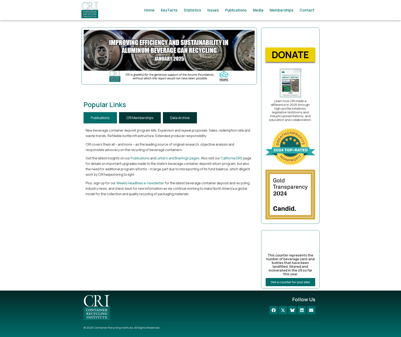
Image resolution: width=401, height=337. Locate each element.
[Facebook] (273, 310)
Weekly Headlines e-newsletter (140, 183)
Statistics (192, 10)
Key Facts (169, 10)
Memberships (281, 10)
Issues (213, 10)
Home (149, 10)
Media (258, 10)
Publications (236, 10)
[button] (88, 56)
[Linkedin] (302, 310)
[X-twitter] (283, 310)
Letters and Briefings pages (177, 158)
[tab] (100, 117)
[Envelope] (311, 310)
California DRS (231, 158)
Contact (307, 10)
